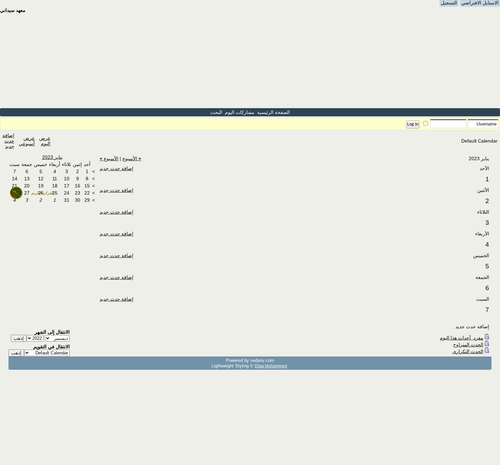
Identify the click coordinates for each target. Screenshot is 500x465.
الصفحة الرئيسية (273, 112)
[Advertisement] (250, 60)
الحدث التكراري (467, 351)
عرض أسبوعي (27, 140)
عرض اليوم (44, 140)
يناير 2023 (52, 157)
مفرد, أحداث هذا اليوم (461, 338)
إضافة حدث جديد (8, 141)
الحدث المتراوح (468, 344)
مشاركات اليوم (239, 112)
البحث (216, 112)
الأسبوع (131, 158)
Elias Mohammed (271, 366)
